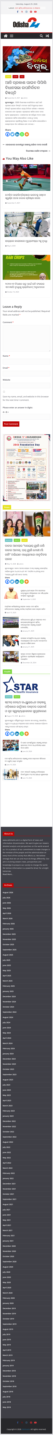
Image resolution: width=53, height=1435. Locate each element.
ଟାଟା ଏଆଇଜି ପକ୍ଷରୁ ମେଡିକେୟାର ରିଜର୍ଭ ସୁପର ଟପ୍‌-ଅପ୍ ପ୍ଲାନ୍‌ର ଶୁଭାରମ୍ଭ (34, 773)
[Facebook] (7, 134)
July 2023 (6, 1085)
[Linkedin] (17, 134)
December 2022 (9, 1121)
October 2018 (8, 1381)
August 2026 (8, 892)
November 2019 (9, 1313)
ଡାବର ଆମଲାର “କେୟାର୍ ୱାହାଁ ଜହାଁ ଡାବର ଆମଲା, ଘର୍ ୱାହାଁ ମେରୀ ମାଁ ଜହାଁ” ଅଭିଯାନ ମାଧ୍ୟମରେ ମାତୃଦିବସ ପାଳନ (26, 552)
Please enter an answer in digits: (18, 407)
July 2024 (6, 1022)
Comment (8, 322)
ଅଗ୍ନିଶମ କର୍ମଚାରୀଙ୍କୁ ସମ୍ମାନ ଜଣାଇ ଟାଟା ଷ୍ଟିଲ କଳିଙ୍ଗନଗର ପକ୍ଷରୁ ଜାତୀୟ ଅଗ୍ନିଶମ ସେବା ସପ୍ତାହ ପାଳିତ (25, 607)
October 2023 (8, 1069)
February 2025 (9, 986)
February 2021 (9, 1235)
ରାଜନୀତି (15, 77)
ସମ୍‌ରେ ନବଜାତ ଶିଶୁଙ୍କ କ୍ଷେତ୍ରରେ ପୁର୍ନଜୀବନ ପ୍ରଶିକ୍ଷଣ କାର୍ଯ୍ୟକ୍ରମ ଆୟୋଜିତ (33, 656)
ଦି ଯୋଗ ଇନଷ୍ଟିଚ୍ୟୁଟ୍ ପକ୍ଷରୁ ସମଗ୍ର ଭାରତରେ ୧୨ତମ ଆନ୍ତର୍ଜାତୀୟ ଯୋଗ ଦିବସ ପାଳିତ (34, 745)
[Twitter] (12, 134)
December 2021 (9, 1183)
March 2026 (7, 918)
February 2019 (9, 1360)
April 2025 (7, 975)
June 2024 (7, 1027)
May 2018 (7, 1407)
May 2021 (7, 1220)
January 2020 (8, 1303)
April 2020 (7, 1287)
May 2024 (7, 1033)
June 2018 (7, 1402)
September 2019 (9, 1324)
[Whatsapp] (22, 134)
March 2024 (7, 1043)
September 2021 (9, 1199)
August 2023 (8, 1079)
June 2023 (7, 1090)
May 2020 (7, 1282)
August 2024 (8, 1017)
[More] (27, 134)
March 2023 (7, 1105)
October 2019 (8, 1319)
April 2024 (7, 1038)
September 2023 (9, 1074)
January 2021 (8, 1241)
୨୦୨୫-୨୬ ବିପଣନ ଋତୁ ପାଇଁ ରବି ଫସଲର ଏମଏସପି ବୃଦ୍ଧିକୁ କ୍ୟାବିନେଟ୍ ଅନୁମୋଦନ (25, 285)
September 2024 (9, 1012)
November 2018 (9, 1376)
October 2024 (8, 1007)
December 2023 (9, 1059)
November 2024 (9, 1001)
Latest (8, 77)
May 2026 (7, 908)
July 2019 (6, 1334)
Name (6, 356)
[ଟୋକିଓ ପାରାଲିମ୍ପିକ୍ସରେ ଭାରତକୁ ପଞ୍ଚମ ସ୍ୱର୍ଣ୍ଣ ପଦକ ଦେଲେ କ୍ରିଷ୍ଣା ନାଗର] (26, 166)
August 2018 (8, 1391)
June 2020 (7, 1277)
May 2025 (7, 970)
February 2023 (9, 1111)
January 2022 (8, 1178)
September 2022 (9, 1137)
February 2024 (9, 1048)
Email (6, 368)
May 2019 (7, 1345)
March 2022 (7, 1168)
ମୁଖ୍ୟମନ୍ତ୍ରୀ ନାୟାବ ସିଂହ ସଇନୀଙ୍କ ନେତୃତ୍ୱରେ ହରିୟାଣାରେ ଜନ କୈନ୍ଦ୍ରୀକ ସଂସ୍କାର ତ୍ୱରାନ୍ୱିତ (34, 593)
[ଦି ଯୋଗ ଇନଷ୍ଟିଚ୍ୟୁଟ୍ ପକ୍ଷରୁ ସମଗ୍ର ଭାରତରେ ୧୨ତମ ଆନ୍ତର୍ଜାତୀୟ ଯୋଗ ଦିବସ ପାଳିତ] (11, 747)
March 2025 (7, 981)
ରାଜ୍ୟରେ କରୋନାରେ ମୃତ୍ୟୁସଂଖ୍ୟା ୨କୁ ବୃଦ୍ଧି (26, 241)
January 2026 (8, 929)
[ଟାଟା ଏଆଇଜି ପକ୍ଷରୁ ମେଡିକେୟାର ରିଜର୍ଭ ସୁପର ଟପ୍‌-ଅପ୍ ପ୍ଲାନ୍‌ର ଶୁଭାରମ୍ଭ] (11, 775)
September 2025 (9, 949)
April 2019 (7, 1350)
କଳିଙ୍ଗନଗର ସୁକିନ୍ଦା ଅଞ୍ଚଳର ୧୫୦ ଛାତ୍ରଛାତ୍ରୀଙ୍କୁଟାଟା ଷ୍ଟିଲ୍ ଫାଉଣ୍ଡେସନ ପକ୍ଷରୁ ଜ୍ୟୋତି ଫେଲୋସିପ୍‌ (33, 623)
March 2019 (7, 1355)
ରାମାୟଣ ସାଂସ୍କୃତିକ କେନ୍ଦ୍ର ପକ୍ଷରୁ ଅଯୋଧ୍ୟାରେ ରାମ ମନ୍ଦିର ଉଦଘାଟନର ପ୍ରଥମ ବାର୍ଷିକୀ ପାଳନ (34, 640)
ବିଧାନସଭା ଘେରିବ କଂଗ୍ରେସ (36, 150)
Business (8, 540)
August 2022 (8, 1142)
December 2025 (9, 934)
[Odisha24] (6, 36)
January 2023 (8, 1116)
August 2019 (8, 1329)
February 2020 (9, 1298)
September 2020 (9, 1261)
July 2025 (6, 960)
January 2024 (8, 1053)
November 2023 (9, 1064)
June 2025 (7, 965)
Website (6, 379)
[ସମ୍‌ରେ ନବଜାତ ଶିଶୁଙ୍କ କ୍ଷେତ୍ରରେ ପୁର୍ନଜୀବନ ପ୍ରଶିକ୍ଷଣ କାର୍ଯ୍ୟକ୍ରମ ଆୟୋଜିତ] (11, 658)
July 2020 (6, 1272)
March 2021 (7, 1230)
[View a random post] (47, 36)
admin (25, 98)
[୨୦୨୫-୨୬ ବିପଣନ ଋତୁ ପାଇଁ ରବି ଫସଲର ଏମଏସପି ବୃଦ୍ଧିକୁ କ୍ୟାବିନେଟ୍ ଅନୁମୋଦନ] (26, 256)
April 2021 (7, 1225)
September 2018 (9, 1386)
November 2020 (9, 1251)
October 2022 (8, 1131)
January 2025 (8, 991)
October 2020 (8, 1256)
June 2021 (7, 1215)
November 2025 (9, 939)
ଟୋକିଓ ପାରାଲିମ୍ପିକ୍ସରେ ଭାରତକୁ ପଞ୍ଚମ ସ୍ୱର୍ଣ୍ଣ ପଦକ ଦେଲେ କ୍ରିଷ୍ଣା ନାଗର (25, 196)
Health (17, 540)
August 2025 (8, 955)
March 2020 (7, 1293)
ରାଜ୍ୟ (22, 77)
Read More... (8, 874)
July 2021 (6, 1209)
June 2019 (7, 1339)
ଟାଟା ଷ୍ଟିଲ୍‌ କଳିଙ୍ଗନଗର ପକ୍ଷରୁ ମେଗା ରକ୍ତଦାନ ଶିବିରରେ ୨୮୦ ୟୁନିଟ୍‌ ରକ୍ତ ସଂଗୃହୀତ (25, 759)
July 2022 (6, 1147)
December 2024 (9, 996)
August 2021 (8, 1204)
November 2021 (9, 1189)
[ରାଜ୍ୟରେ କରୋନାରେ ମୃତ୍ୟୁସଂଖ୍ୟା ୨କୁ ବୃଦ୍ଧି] (26, 213)
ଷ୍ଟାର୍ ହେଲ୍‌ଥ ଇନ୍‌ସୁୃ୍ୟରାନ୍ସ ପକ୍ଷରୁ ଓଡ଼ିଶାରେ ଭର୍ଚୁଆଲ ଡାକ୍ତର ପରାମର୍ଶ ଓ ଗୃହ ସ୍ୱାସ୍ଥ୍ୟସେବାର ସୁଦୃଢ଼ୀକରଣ (25, 706)
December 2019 (9, 1308)
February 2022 (9, 1173)
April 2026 (7, 913)
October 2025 (8, 944)
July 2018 (6, 1397)
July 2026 (6, 897)
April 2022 (7, 1163)
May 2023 (7, 1095)
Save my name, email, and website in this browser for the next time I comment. (26, 398)
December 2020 (9, 1246)
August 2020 (8, 1267)
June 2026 (7, 903)
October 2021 (8, 1194)
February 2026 (9, 923)
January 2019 (8, 1365)
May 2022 (7, 1157)
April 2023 (7, 1100)
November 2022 (9, 1126)
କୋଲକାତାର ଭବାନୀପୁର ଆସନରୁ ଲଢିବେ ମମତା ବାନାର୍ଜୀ (26, 144)
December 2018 (9, 1371)
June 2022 (7, 1152)
